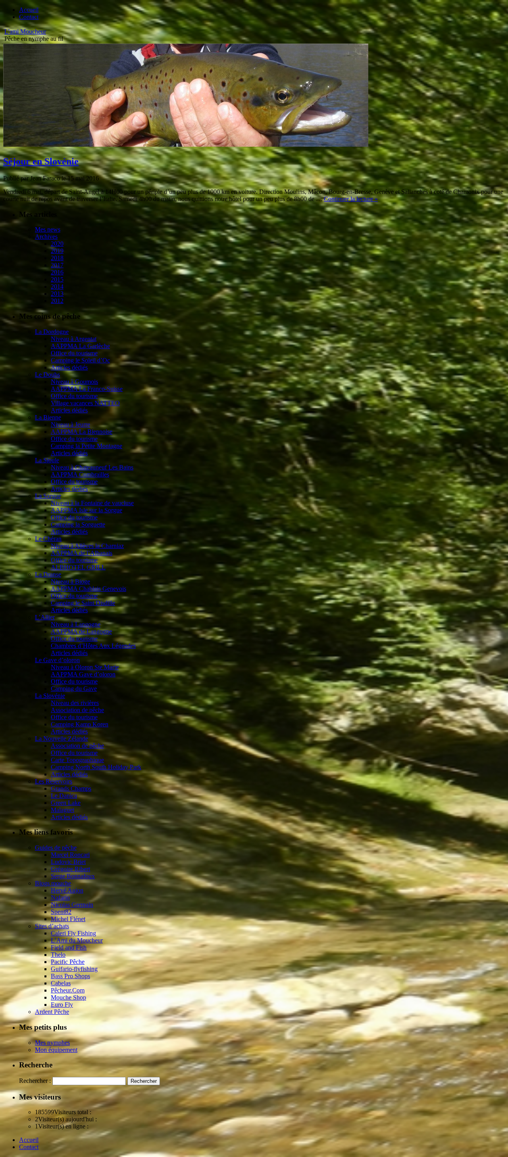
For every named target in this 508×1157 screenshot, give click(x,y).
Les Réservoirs (53, 781)
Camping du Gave (74, 688)
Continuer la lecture (351, 198)
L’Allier (45, 617)
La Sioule (47, 460)
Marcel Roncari (70, 854)
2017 (57, 265)
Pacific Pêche (68, 961)
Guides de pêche (56, 847)
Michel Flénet (68, 919)
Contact (28, 16)
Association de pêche (77, 710)
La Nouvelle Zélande (61, 738)
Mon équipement (56, 1049)
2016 (57, 272)
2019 (57, 250)
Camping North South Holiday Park (96, 767)
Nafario (60, 897)
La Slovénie (50, 695)
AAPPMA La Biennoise (81, 431)
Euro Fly (62, 1004)
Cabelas (61, 983)
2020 (57, 243)
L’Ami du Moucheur (77, 940)
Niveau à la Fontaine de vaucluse (92, 503)
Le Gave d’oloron (57, 660)
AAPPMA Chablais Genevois (88, 588)
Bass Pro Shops (70, 976)
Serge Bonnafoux (73, 876)
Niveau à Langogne (75, 624)
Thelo (58, 954)
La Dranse (48, 574)
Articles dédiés (69, 367)
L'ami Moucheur (25, 31)
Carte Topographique (77, 760)
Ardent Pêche (52, 1011)
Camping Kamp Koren (79, 724)
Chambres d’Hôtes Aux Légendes (93, 645)
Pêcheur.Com (68, 990)
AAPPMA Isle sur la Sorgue (86, 510)
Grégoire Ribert (70, 869)
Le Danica (64, 795)
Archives (46, 236)
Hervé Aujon (67, 890)
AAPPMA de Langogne (81, 631)
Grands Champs (71, 788)
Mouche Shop (68, 997)
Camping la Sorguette (78, 524)
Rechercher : (35, 1080)
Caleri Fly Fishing (73, 933)
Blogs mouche (53, 883)
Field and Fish (69, 947)
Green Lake (66, 802)
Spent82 (61, 911)
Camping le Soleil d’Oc (80, 360)
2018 (57, 258)
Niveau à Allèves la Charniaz (87, 545)
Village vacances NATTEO (85, 403)
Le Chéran (48, 538)
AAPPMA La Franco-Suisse (87, 388)
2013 (57, 293)
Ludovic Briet (68, 861)
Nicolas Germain (72, 904)
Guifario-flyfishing (74, 968)
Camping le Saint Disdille (83, 603)
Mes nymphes (52, 1042)
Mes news (47, 229)
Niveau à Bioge (70, 581)
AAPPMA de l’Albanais (81, 553)
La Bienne (48, 417)
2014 (57, 286)
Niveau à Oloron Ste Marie (85, 667)
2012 (57, 300)
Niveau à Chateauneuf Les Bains (92, 467)
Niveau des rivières (75, 702)
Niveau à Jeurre (70, 424)
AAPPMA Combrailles (80, 474)
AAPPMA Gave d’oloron (83, 674)
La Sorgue (48, 495)
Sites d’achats (52, 926)
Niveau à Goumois (74, 381)
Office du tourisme (74, 353)
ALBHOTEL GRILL (78, 567)
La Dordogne (52, 331)
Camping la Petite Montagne (86, 445)
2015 (57, 279)
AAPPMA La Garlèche (80, 346)
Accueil (28, 9)
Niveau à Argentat (73, 338)
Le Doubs (47, 374)
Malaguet (62, 809)
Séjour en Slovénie (41, 161)
